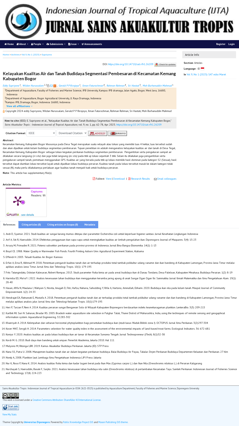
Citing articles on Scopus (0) (62, 224)
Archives (15, 54)
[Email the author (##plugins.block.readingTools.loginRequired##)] (51, 85)
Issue (73, 44)
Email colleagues (166, 178)
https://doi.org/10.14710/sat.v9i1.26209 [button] (139, 124)
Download (119, 178)
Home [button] (6, 54)
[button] (4, 111)
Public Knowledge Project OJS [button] (78, 422)
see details (27, 215)
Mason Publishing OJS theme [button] (113, 422)
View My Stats (9, 414)
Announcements (93, 44)
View (108, 178)
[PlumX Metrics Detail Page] (18, 200)
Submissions (56, 44)
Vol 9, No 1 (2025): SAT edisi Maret (206, 74)
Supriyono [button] (47, 54)
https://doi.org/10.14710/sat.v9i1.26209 (130, 64)
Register (220, 44)
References (9, 224)
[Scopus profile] (55, 85)
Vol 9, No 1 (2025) (31, 54)
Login (231, 44)
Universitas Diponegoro (37, 422)
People (37, 44)
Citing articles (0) (31, 224)
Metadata (89, 224)
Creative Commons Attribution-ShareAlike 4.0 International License (66, 399)
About (23, 44)
